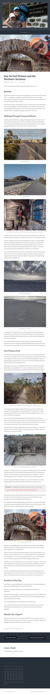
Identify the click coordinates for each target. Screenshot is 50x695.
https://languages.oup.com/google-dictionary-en (22, 490)
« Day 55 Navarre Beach (10, 637)
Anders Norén (39, 691)
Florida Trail (11, 628)
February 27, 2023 (8, 82)
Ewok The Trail (11, 691)
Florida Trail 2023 (18, 628)
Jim (16, 82)
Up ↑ (45, 691)
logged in (12, 651)
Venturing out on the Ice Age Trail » (37, 637)
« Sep (5, 684)
